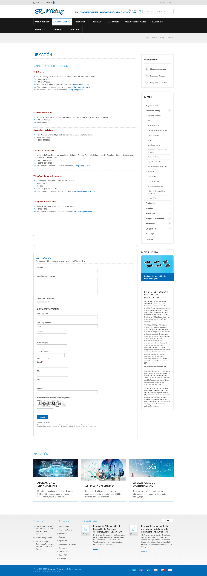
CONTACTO (40, 29)
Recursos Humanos (154, 176)
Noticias (96, 22)
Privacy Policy (152, 198)
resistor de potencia (157, 404)
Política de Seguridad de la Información (156, 192)
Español (169, 2)
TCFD (149, 140)
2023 (135, 534)
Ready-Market (55, 572)
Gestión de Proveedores (155, 186)
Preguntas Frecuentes (136, 22)
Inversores (157, 22)
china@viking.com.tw (82, 166)
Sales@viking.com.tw (82, 87)
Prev (172, 251)
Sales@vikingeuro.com (83, 212)
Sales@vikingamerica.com (84, 191)
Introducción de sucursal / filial (157, 167)
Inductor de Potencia (151, 390)
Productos (80, 22)
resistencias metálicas (159, 399)
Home (147, 38)
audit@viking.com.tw (76, 90)
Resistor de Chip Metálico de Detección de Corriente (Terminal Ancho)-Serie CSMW (107, 529)
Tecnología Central (154, 125)
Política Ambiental (153, 135)
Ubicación (170, 38)
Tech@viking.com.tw (80, 84)
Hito (149, 121)
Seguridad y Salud (154, 162)
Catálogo (75, 29)
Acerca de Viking (61, 22)
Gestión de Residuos (154, 157)
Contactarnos (154, 406)
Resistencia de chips (154, 395)
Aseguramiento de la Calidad (157, 130)
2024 (87, 534)
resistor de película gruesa (153, 401)
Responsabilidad (153, 181)
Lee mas (96, 549)
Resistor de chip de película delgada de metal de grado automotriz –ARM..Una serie (154, 529)
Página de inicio (42, 22)
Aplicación (113, 22)
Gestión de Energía (154, 145)
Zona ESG (57, 29)
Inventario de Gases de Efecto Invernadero (157, 151)
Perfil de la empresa (154, 116)
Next (168, 251)
